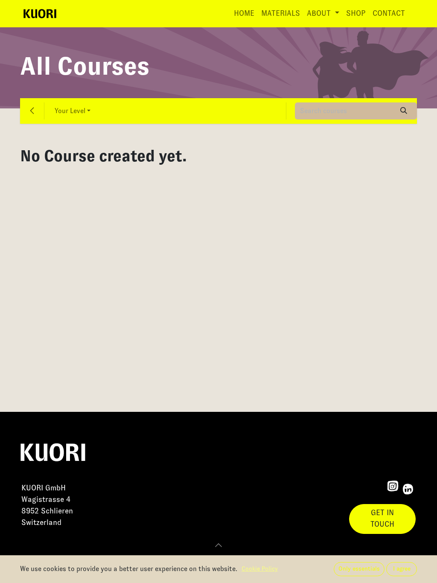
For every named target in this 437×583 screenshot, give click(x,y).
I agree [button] (402, 569)
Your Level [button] (70, 111)
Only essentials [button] (359, 569)
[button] (218, 545)
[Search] (404, 111)
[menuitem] (244, 14)
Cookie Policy (260, 569)
